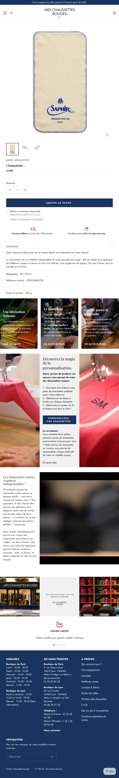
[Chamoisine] (12, 149)
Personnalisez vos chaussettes (59, 420)
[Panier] (114, 13)
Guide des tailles (89, 693)
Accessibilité (102, 710)
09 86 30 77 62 (52, 704)
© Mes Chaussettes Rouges (17, 768)
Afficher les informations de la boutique (26, 219)
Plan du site (87, 710)
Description (12, 246)
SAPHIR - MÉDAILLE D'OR (17, 160)
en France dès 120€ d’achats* (32, 233)
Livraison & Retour (90, 687)
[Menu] (5, 13)
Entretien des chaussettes (93, 699)
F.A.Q (84, 704)
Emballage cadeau (86, 233)
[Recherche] (11, 13)
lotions (83, 263)
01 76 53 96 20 (52, 681)
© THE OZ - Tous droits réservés (48, 768)
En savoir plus (50, 462)
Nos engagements (90, 670)
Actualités (86, 675)
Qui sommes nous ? (91, 664)
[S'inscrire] (52, 757)
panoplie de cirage (71, 259)
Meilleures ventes (90, 681)
